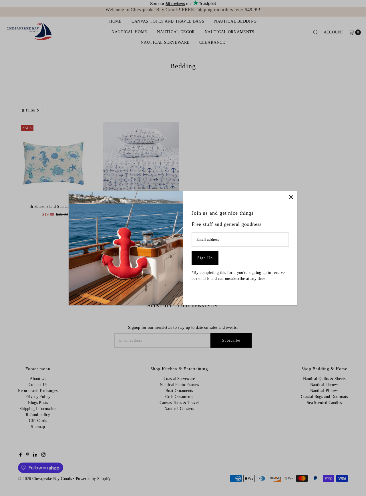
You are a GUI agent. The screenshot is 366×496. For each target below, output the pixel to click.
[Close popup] (291, 197)
